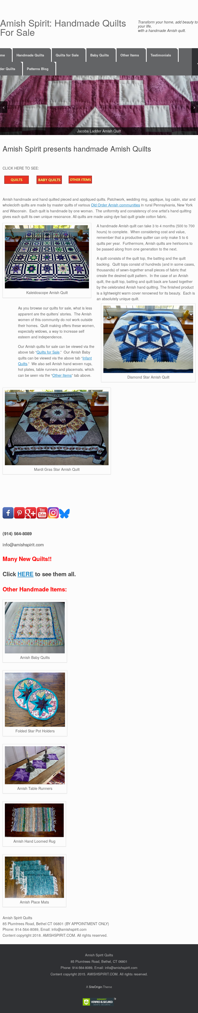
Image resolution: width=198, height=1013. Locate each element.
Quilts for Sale (67, 55)
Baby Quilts (99, 55)
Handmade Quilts (30, 55)
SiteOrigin (95, 987)
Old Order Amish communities (115, 204)
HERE (26, 574)
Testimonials (161, 55)
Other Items (129, 55)
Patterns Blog (37, 68)
